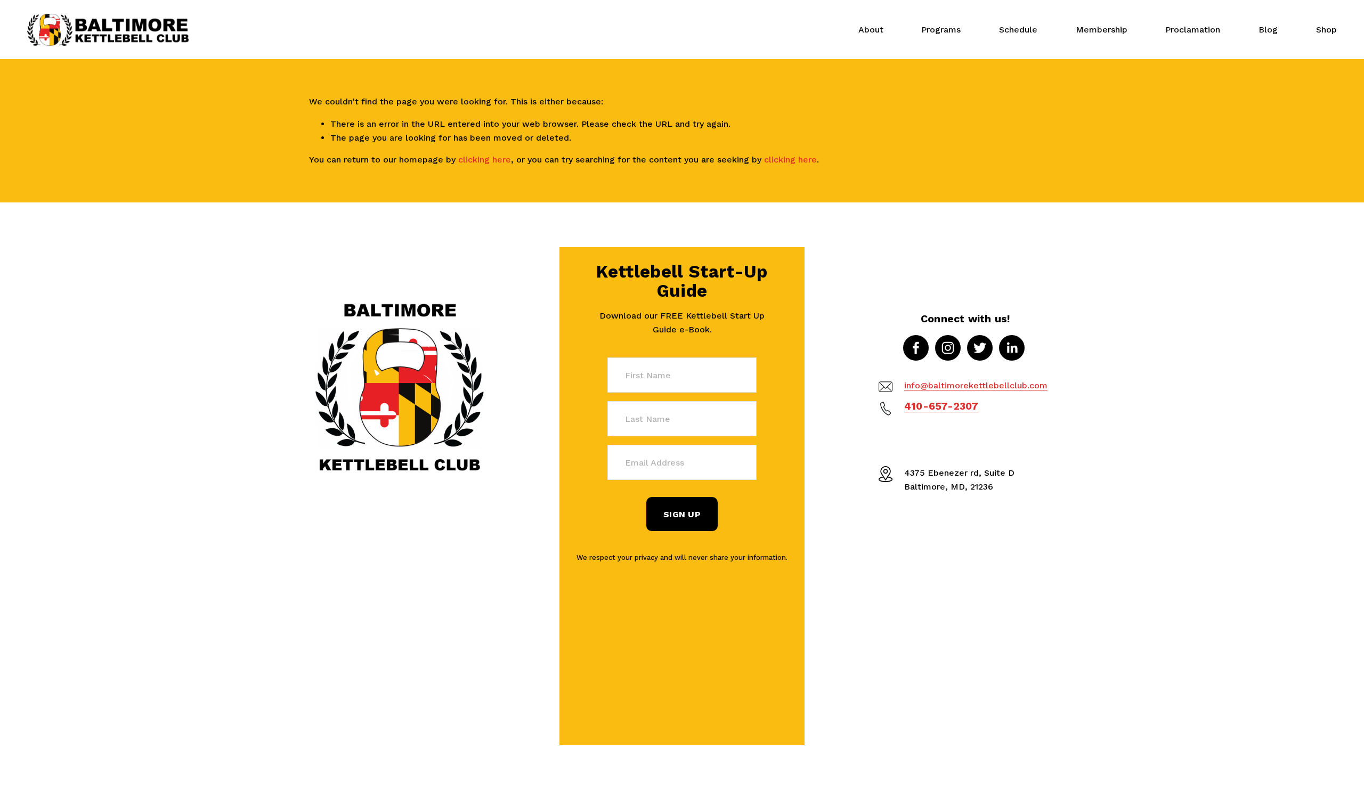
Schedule (1018, 30)
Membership (1101, 30)
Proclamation (1192, 30)
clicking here (484, 159)
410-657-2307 (941, 406)
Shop (1326, 30)
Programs (941, 30)
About (870, 30)
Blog (1268, 30)
